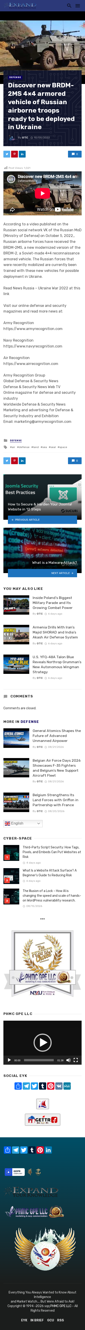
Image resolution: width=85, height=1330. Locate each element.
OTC (25, 137)
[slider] (39, 1060)
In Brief (37, 1320)
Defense (15, 77)
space (63, 447)
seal (53, 447)
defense (24, 447)
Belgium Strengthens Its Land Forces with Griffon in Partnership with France (55, 800)
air (13, 447)
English (16, 823)
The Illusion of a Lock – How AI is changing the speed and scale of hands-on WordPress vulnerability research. (52, 895)
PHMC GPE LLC (60, 1306)
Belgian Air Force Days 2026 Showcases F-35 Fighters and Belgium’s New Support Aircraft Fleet (57, 768)
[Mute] (68, 1060)
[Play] (9, 1060)
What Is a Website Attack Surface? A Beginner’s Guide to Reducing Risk (50, 873)
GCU (50, 1320)
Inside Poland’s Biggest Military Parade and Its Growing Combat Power (53, 603)
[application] (42, 1043)
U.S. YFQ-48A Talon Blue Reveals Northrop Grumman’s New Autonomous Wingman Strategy (57, 664)
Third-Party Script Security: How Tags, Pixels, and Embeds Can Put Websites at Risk (52, 852)
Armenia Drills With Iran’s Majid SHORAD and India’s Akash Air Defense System (55, 632)
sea (44, 447)
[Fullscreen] (75, 1060)
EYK (24, 1320)
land (36, 447)
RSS (60, 1320)
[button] (43, 1043)
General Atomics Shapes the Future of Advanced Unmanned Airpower (57, 736)
